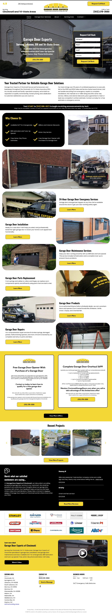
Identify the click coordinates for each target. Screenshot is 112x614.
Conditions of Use (54, 609)
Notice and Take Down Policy (65, 609)
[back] (6, 443)
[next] (106, 443)
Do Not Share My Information (42, 609)
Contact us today (92, 98)
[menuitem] (29, 16)
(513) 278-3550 (101, 11)
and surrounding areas (11, 604)
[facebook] (40, 586)
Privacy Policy (30, 609)
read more (99, 479)
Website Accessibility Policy (79, 609)
